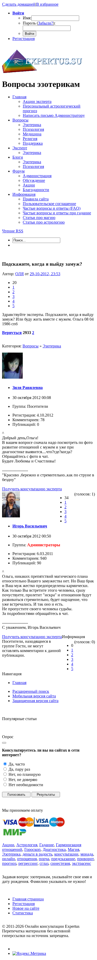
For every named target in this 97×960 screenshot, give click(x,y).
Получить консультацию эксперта (32, 489)
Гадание (46, 845)
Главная (19, 682)
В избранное (47, 4)
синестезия (60, 863)
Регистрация (23, 38)
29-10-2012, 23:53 (45, 274)
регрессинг (28, 863)
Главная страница (28, 899)
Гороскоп (32, 849)
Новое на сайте (25, 908)
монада (86, 854)
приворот (85, 859)
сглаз (44, 863)
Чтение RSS (12, 231)
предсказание (63, 859)
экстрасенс (81, 863)
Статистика (22, 913)
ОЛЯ (19, 274)
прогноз (9, 863)
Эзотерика (52, 346)
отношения (27, 859)
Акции (8, 845)
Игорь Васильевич (29, 526)
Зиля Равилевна (27, 387)
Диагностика (54, 849)
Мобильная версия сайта (34, 696)
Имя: (27, 18)
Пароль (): (39, 23)
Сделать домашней (18, 4)
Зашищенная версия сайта (35, 700)
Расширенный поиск (30, 691)
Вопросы (31, 346)
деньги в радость (37, 854)
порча (44, 859)
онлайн (8, 859)
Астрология (26, 845)
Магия (73, 849)
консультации (66, 854)
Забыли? (45, 23)
